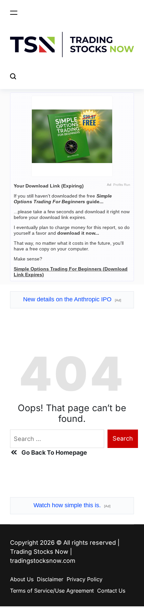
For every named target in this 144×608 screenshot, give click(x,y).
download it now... (78, 233)
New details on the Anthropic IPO (72, 299)
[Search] (13, 76)
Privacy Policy (84, 579)
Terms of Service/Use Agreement (52, 590)
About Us (21, 579)
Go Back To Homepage (54, 452)
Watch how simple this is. (72, 505)
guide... (63, 198)
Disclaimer (50, 579)
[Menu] (13, 12)
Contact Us (111, 590)
